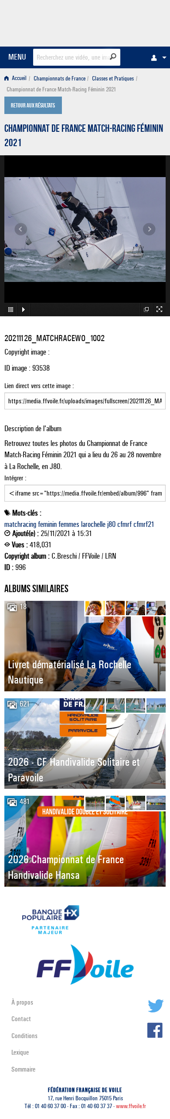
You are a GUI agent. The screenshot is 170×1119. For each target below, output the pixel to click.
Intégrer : (15, 478)
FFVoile (124, 21)
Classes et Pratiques (113, 78)
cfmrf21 (143, 524)
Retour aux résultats (33, 106)
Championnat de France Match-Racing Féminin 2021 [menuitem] (61, 89)
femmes (68, 524)
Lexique (20, 1052)
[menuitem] (156, 57)
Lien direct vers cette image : (39, 386)
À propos (22, 1002)
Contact (21, 1019)
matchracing (20, 524)
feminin (47, 524)
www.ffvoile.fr (131, 1106)
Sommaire (23, 1069)
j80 (111, 524)
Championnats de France (59, 78)
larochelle (93, 524)
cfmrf (124, 524)
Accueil (18, 78)
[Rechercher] (113, 56)
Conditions (24, 1036)
